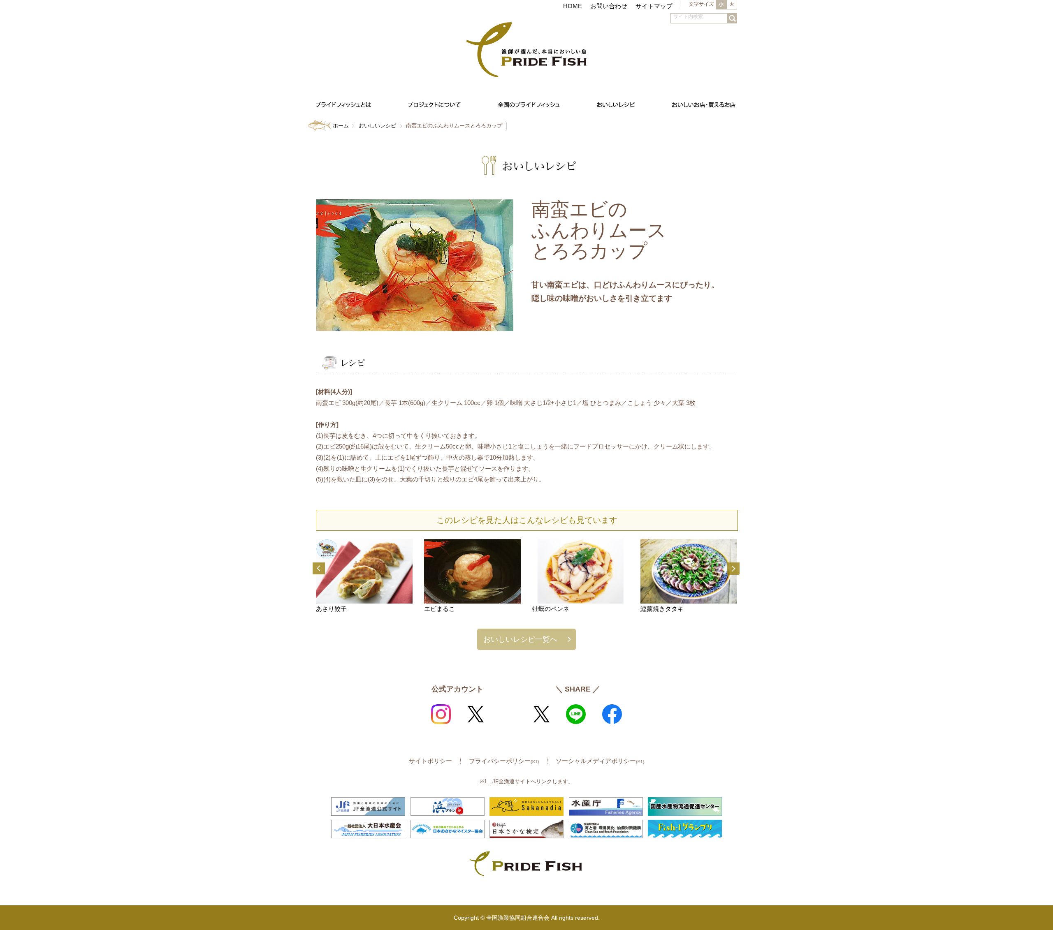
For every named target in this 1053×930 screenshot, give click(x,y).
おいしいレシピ (377, 126)
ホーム (341, 126)
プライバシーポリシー (504, 761)
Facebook (612, 714)
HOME (572, 5)
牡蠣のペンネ (550, 608)
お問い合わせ (608, 5)
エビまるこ (439, 608)
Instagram (441, 714)
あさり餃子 (331, 608)
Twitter (475, 714)
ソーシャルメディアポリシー (600, 761)
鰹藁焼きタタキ (662, 608)
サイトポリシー (430, 761)
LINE (576, 714)
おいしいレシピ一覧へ (520, 639)
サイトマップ (654, 5)
